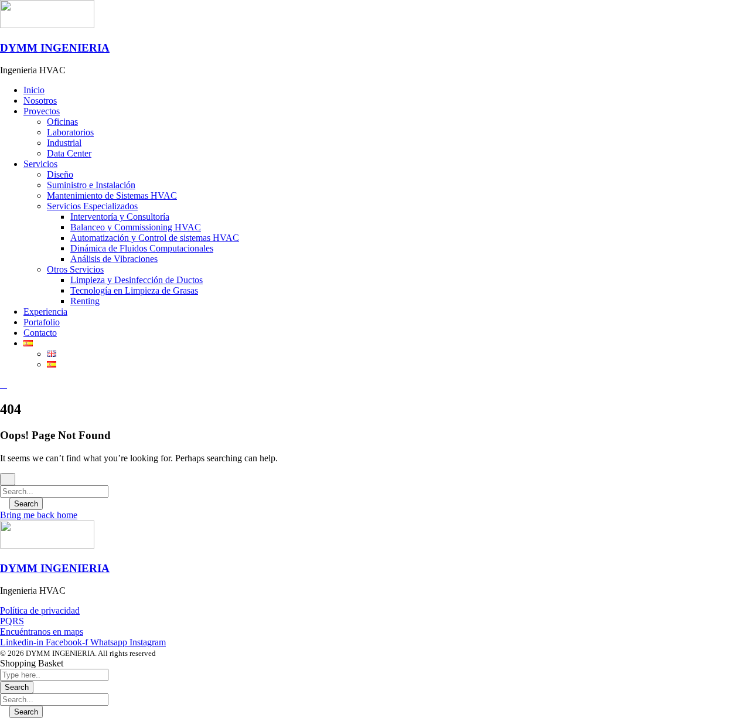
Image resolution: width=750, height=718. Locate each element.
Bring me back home (38, 515)
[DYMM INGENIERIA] (47, 25)
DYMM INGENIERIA (55, 48)
